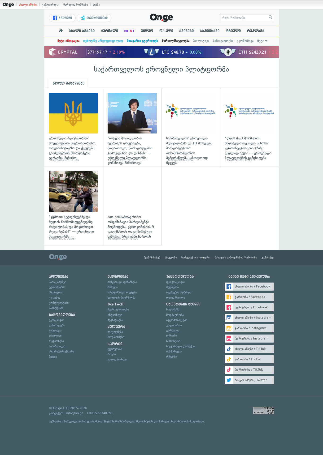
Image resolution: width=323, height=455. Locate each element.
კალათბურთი (117, 359)
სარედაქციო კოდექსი (195, 257)
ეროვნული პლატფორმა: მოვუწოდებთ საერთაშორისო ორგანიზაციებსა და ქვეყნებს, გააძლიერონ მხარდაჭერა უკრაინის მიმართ (73, 127)
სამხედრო (56, 308)
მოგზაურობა (175, 315)
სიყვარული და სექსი (180, 346)
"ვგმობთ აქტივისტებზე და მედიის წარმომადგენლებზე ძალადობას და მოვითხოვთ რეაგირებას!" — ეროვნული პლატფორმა (73, 206)
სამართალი (57, 346)
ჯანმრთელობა (180, 277)
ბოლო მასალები (68, 83)
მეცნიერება (115, 320)
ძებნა (96, 4)
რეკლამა (255, 31)
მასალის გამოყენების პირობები (236, 257)
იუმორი (171, 335)
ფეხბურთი (115, 349)
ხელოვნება (115, 332)
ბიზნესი (113, 287)
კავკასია (54, 297)
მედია (53, 356)
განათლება (57, 325)
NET (129, 31)
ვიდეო (147, 31)
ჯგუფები (65, 18)
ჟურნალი (109, 31)
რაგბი (112, 354)
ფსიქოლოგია (175, 282)
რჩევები (171, 356)
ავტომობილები (176, 320)
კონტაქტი (268, 257)
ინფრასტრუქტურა (61, 351)
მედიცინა (172, 287)
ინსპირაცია (174, 351)
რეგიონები (56, 341)
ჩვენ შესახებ (152, 257)
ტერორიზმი (57, 287)
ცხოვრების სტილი (183, 304)
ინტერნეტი (115, 315)
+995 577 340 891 (99, 413)
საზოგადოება (223, 41)
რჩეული (233, 31)
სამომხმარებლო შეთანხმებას (132, 421)
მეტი (260, 41)
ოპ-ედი (166, 31)
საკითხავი (209, 31)
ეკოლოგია (56, 320)
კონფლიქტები (59, 303)
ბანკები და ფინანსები (122, 282)
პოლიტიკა (201, 41)
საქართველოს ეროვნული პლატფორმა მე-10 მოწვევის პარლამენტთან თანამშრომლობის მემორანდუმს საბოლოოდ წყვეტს (191, 127)
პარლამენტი (57, 282)
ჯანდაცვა (55, 330)
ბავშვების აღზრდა (178, 292)
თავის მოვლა (175, 297)
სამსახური (173, 341)
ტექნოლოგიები (118, 309)
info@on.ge (74, 413)
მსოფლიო (56, 292)
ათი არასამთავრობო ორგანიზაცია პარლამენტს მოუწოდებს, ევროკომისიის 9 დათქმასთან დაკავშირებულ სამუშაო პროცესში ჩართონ (132, 206)
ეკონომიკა (245, 41)
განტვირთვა (50, 4)
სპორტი (115, 344)
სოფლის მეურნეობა (121, 297)
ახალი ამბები (28, 4)
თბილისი (55, 335)
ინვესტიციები (97, 18)
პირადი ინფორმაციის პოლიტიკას (181, 421)
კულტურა (116, 327)
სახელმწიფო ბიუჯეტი (122, 292)
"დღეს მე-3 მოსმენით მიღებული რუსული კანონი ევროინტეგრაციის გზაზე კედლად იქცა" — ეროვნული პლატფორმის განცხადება (249, 127)
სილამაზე (172, 309)
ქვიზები (186, 31)
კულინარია (174, 325)
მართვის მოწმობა (75, 4)
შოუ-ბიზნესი (116, 337)
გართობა (172, 330)
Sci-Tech (115, 304)
